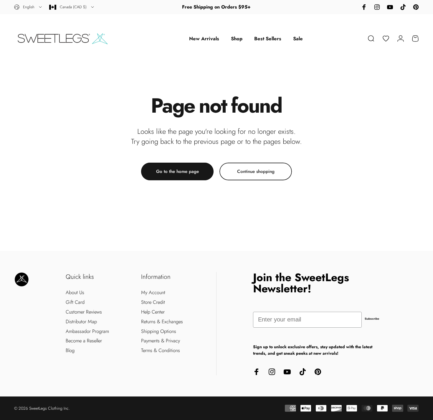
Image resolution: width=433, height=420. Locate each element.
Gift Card (75, 302)
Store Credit (153, 302)
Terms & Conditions (160, 350)
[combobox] (28, 7)
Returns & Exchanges (162, 322)
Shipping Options (158, 331)
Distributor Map (81, 322)
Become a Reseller (84, 341)
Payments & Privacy (160, 341)
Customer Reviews (84, 312)
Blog (70, 350)
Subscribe (372, 318)
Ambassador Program (87, 331)
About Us (75, 292)
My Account (153, 292)
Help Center (153, 312)
